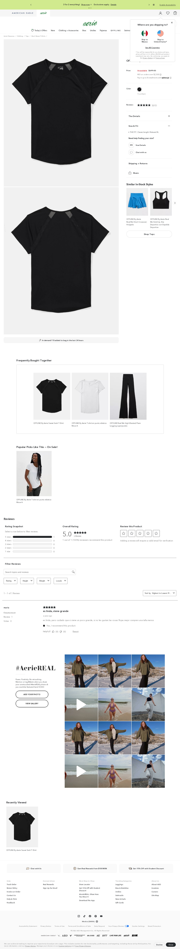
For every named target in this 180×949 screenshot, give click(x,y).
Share (136, 172)
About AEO (156, 884)
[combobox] (162, 593)
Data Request (99, 926)
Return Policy (12, 888)
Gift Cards (119, 902)
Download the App (87, 900)
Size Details (141, 145)
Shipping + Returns (138, 163)
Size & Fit (133, 125)
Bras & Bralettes (122, 888)
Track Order (11, 884)
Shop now (91, 4)
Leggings (119, 884)
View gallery (32, 703)
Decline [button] (159, 944)
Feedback (11, 902)
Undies (93, 30)
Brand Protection (154, 926)
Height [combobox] (25, 581)
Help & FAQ (12, 899)
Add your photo (31, 694)
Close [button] (170, 944)
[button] (144, 36)
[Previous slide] (31, 4)
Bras (84, 30)
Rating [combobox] (9, 581)
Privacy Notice (30, 946)
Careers (155, 891)
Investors (155, 888)
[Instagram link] (79, 916)
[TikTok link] (84, 916)
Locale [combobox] (59, 581)
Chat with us (141, 152)
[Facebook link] (90, 916)
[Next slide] (149, 4)
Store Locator (84, 884)
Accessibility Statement (28, 926)
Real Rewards (48, 884)
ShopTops (149, 234)
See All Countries (152, 47)
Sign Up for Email (50, 888)
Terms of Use (160, 58)
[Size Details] (131, 145)
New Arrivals (120, 899)
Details (116, 4)
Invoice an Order (13, 891)
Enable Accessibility (168, 5)
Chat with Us (36, 868)
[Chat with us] (131, 152)
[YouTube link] (101, 916)
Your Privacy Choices (83, 946)
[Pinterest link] (95, 916)
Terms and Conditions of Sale (79, 926)
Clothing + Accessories (69, 30)
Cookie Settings (65, 946)
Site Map (155, 895)
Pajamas (103, 30)
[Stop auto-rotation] (154, 5)
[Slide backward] (174, 203)
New (53, 30)
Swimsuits (128, 30)
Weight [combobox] (42, 581)
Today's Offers (41, 30)
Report (75, 631)
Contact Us (11, 895)
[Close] (172, 22)
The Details (134, 116)
